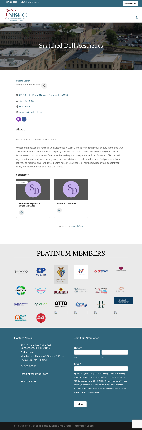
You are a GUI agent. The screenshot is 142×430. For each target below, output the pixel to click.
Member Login (130, 3)
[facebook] (24, 119)
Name (78, 347)
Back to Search (23, 80)
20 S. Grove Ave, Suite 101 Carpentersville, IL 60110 (36, 346)
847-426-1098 (28, 381)
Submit (80, 404)
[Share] (44, 86)
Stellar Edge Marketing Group (52, 425)
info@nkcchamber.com (34, 373)
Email (77, 363)
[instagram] (18, 119)
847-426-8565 (28, 366)
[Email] (21, 212)
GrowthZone (77, 226)
